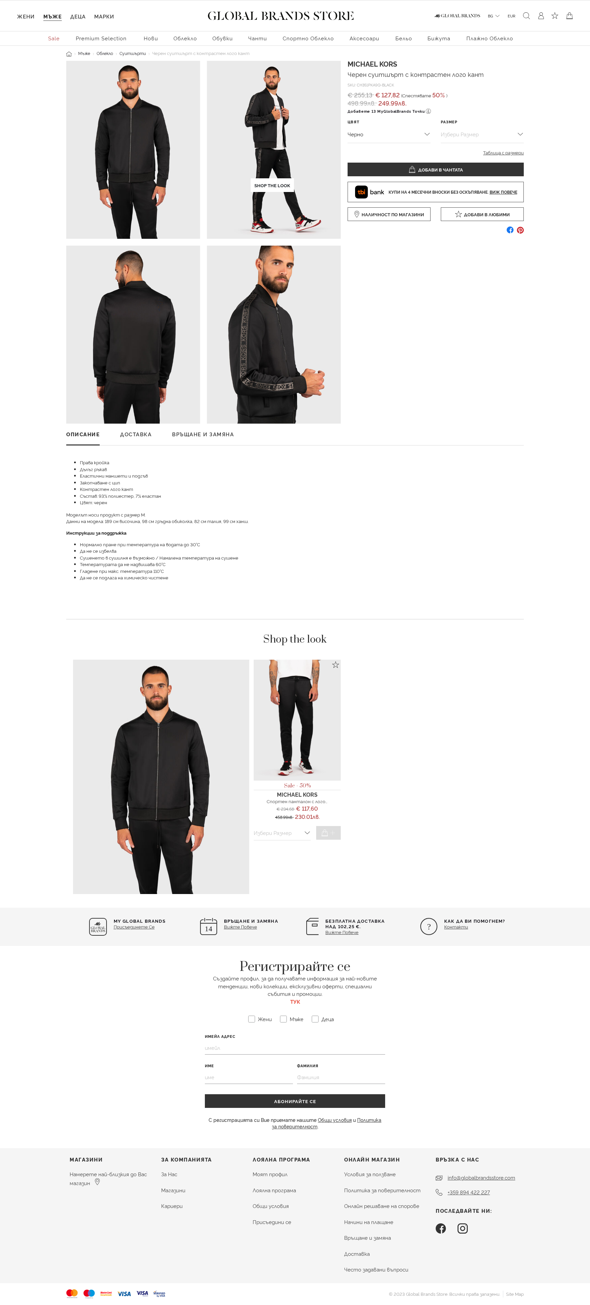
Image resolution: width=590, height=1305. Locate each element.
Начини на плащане (368, 1221)
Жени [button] (25, 16)
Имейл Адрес (220, 1036)
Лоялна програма (274, 1190)
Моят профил (270, 1174)
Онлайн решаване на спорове (381, 1205)
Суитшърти (133, 53)
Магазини (173, 1190)
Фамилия (308, 1065)
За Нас (169, 1174)
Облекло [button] (185, 38)
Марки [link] (104, 16)
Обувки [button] (222, 38)
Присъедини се (272, 1221)
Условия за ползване (370, 1174)
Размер (449, 121)
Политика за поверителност (382, 1190)
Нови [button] (151, 38)
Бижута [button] (438, 38)
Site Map (515, 1294)
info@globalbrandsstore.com (481, 1177)
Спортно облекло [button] (308, 38)
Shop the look (272, 185)
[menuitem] (54, 37)
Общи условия (335, 1119)
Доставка (357, 1253)
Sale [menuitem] (54, 38)
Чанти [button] (257, 38)
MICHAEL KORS (372, 63)
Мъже (84, 53)
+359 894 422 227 (469, 1192)
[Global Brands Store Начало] (281, 14)
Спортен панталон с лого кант (302, 801)
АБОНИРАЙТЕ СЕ (295, 1101)
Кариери (172, 1205)
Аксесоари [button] (364, 38)
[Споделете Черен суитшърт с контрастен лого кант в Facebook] (510, 232)
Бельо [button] (403, 38)
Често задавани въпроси (376, 1269)
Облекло (105, 53)
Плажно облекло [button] (489, 38)
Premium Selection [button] (101, 38)
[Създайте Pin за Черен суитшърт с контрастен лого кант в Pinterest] (520, 232)
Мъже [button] (52, 16)
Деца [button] (78, 16)
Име (209, 1065)
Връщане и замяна (367, 1237)
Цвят (354, 121)
